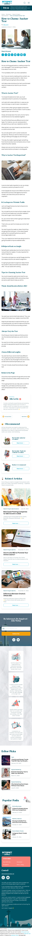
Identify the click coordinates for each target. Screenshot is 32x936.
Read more (20, 443)
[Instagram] (13, 639)
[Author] (20, 399)
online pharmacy (25, 932)
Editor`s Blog (20, 864)
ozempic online (14, 935)
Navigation (6, 864)
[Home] (7, 2)
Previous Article (8, 416)
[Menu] (28, 2)
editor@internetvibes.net (8, 873)
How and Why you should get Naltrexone (17, 928)
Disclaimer (19, 862)
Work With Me (6, 862)
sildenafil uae (27, 933)
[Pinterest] (18, 639)
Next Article (24, 416)
